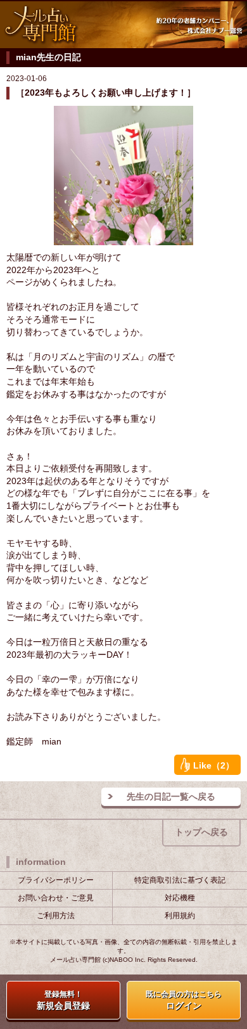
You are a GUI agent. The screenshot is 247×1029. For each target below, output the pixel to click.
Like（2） (213, 765)
